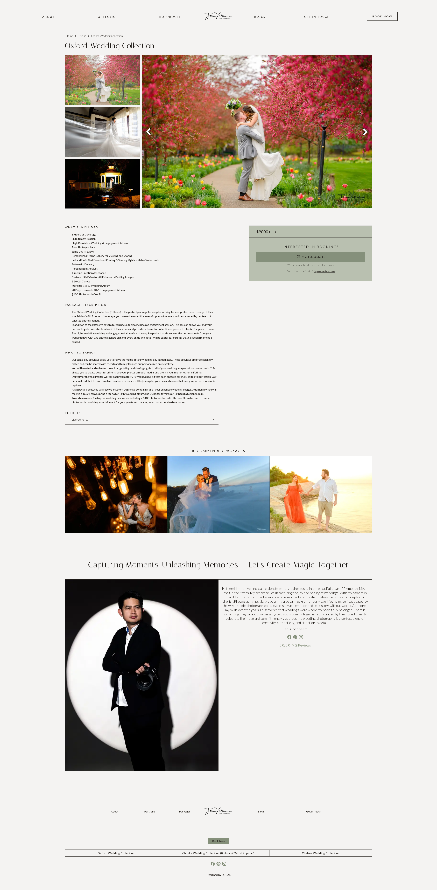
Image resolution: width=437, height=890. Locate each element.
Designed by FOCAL (219, 874)
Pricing (82, 35)
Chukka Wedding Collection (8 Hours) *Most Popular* (218, 853)
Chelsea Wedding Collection (321, 853)
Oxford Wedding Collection (116, 853)
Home (69, 35)
